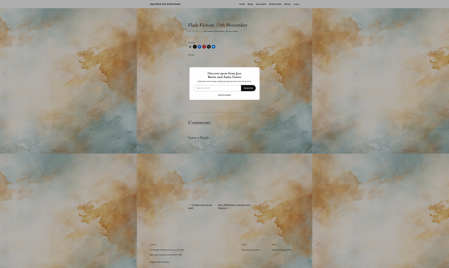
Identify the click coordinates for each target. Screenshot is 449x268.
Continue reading (224, 95)
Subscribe (248, 88)
